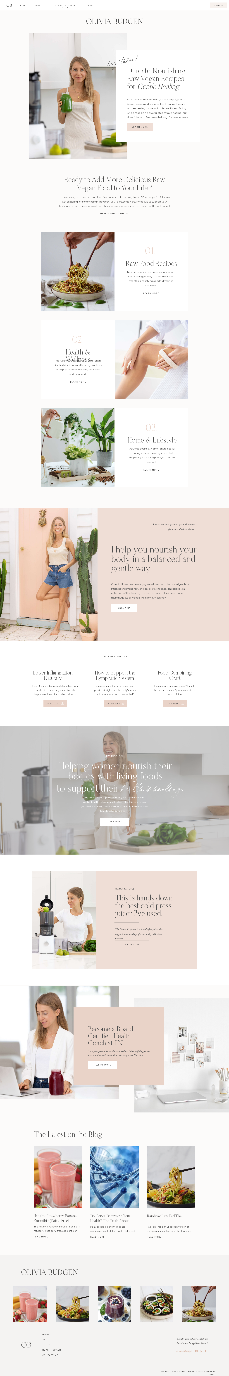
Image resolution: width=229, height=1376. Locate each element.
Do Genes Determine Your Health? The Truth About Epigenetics (110, 1221)
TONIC (212, 1374)
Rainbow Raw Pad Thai (165, 1216)
